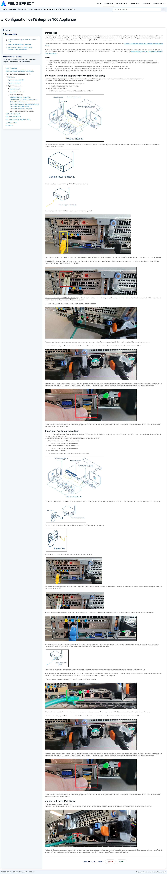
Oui (122, 861)
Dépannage (9, 125)
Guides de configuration (16, 94)
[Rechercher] (163, 9)
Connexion (156, 3)
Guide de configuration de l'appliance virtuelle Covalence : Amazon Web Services (20, 48)
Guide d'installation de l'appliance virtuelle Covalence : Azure (22, 40)
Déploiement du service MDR (16, 80)
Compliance (146, 3)
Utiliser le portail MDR (13, 116)
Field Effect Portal (121, 3)
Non (111, 861)
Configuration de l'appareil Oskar (19, 102)
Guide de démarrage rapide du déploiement (19, 44)
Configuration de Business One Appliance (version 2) (24, 104)
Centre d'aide (109, 3)
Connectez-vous (11, 122)
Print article (8, 30)
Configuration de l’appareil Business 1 (20, 106)
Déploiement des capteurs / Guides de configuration (59, 9)
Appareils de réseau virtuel (17, 92)
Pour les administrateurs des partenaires (20, 71)
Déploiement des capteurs (15, 86)
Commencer (11, 77)
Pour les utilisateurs (13, 114)
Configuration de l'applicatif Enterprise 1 (21, 108)
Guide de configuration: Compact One (20, 97)
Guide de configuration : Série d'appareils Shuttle (23, 99)
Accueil (99, 3)
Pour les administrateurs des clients (29, 9)
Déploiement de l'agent (14, 83)
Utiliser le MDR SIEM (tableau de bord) (18, 119)
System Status (134, 3)
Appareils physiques (15, 89)
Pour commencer (11, 68)
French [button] (162, 3)
